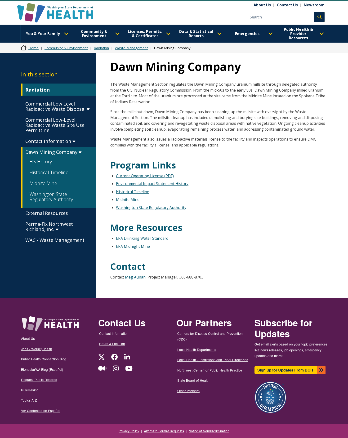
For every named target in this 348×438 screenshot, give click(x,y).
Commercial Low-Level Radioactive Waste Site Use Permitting (55, 125)
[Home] (59, 13)
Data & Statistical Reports (196, 33)
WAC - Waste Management (55, 240)
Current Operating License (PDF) (145, 175)
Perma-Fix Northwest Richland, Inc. (49, 226)
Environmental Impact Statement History (152, 183)
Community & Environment (94, 33)
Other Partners (188, 390)
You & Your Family (43, 33)
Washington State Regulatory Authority (51, 197)
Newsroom (314, 5)
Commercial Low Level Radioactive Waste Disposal (56, 106)
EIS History (41, 161)
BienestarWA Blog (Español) (42, 369)
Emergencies (247, 33)
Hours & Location (112, 343)
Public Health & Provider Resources (298, 33)
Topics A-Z (29, 400)
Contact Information (48, 141)
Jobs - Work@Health (36, 348)
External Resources (46, 213)
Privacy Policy (129, 431)
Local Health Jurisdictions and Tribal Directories (212, 359)
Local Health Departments (196, 349)
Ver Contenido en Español (40, 410)
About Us (262, 5)
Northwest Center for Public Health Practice (209, 370)
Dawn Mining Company (52, 152)
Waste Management (131, 47)
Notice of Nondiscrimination (209, 431)
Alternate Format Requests (164, 431)
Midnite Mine (43, 183)
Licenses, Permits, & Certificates (145, 33)
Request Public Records (39, 379)
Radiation (101, 47)
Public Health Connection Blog (43, 359)
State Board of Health (193, 380)
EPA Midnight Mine (133, 246)
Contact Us (287, 5)
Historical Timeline (49, 172)
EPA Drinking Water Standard (142, 238)
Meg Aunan (135, 277)
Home (33, 47)
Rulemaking (30, 390)
